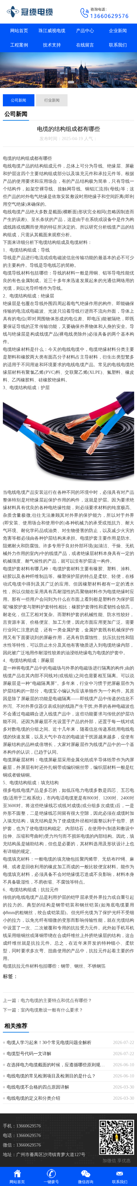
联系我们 (118, 45)
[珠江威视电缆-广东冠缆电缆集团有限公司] (34, 12)
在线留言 (85, 45)
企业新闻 (118, 30)
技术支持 (52, 45)
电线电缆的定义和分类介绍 (33, 1098)
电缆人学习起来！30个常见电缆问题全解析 (49, 1042)
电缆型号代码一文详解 (29, 1053)
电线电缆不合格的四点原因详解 (38, 1087)
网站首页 (19, 30)
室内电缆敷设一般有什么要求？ (52, 1010)
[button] (64, 82)
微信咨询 (85, 1182)
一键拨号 (51, 1182)
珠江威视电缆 (52, 30)
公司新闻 (18, 100)
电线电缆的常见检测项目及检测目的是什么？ (51, 1076)
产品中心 (85, 30)
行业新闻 (52, 100)
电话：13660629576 (22, 1135)
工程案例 (19, 45)
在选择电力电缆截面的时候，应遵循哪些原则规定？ (58, 1064)
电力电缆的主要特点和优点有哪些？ (56, 1000)
